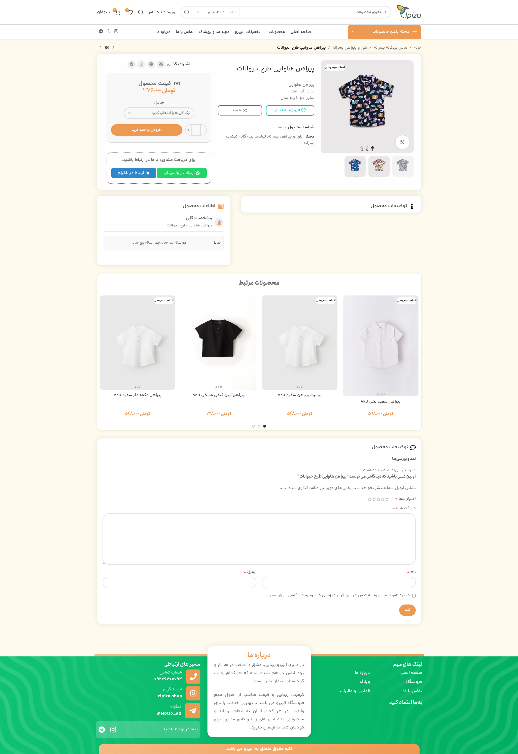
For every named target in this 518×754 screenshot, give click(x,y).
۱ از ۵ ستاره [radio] (387, 499)
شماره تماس (170, 672)
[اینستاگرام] (193, 693)
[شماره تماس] (193, 676)
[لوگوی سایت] (409, 12)
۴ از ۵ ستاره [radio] (374, 499)
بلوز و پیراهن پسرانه (350, 48)
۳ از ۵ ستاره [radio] (378, 499)
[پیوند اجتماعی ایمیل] (161, 64)
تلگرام (175, 706)
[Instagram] (113, 729)
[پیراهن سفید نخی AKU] (380, 345)
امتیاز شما (405, 499)
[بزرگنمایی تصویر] (402, 142)
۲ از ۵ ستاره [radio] (383, 499)
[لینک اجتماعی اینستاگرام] (116, 31)
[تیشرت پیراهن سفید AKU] (299, 342)
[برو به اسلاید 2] (367, 147)
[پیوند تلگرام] (101, 31)
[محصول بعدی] (100, 47)
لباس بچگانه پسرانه (390, 48)
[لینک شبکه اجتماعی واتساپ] (108, 31)
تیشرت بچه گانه (252, 136)
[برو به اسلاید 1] (372, 147)
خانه (417, 48)
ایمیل (250, 572)
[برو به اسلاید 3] (361, 147)
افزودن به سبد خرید (147, 130)
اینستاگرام (172, 689)
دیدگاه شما (404, 508)
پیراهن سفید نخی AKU (381, 401)
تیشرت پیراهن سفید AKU (300, 395)
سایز (160, 102)
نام (411, 572)
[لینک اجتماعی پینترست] (151, 64)
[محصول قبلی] (113, 47)
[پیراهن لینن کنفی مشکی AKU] (218, 342)
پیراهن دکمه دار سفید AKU (138, 395)
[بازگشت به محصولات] (107, 47)
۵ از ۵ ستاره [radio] (370, 499)
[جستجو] (187, 12)
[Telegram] (101, 729)
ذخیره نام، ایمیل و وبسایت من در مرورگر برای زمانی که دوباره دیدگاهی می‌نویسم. (339, 595)
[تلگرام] (192, 710)
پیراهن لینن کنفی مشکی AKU (219, 395)
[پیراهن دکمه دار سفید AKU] (137, 342)
